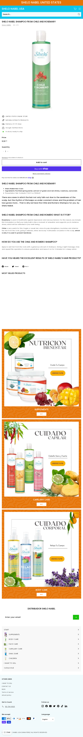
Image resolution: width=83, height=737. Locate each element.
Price (4, 137)
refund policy (6, 695)
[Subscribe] (76, 617)
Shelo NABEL (6, 25)
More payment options (41, 174)
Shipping (5, 157)
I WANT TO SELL (7, 683)
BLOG (4, 689)
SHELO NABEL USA (13, 8)
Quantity (6, 147)
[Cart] (75, 9)
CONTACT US (6, 686)
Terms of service (8, 692)
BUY (41, 414)
